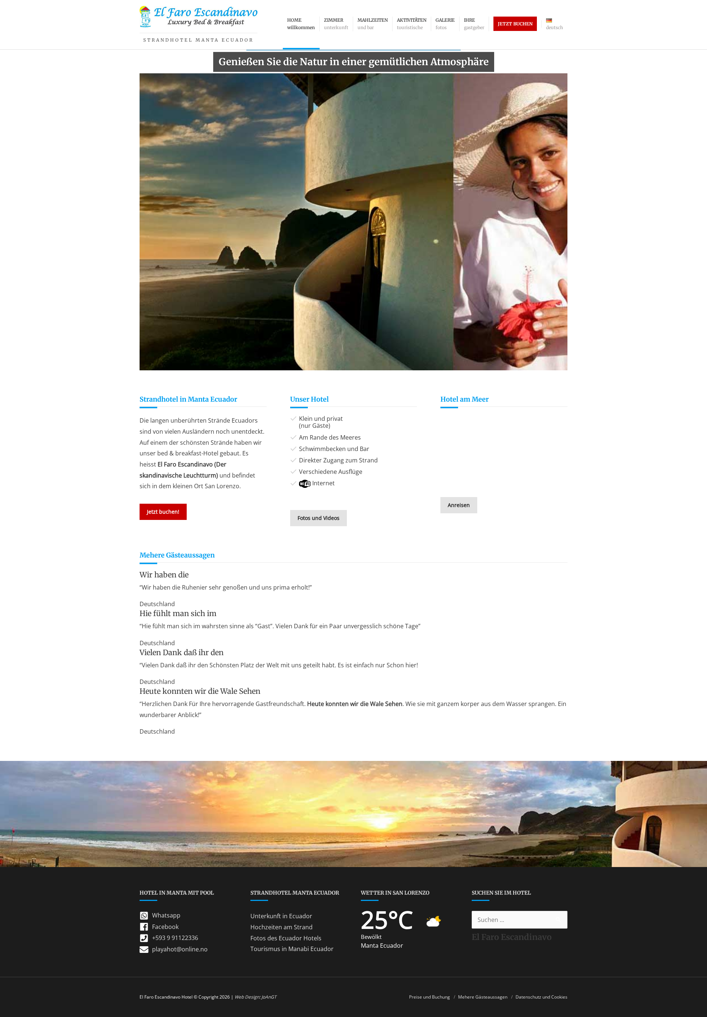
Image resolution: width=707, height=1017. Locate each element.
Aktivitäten (411, 23)
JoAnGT (269, 997)
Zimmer (336, 23)
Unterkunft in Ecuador (281, 916)
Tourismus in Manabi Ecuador (292, 949)
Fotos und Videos (319, 517)
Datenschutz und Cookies (541, 997)
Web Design (247, 997)
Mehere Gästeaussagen (482, 997)
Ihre (474, 23)
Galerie (445, 23)
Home (301, 23)
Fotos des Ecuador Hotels (285, 938)
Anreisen (459, 504)
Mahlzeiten (373, 23)
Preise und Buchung (429, 997)
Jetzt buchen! (163, 511)
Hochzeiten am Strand (281, 927)
